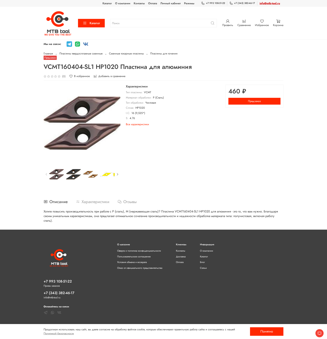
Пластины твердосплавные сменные (81, 53)
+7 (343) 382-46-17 (244, 3)
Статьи (203, 268)
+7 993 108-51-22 (215, 3)
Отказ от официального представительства (139, 268)
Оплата (152, 3)
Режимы (189, 3)
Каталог (107, 3)
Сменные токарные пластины (126, 53)
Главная (48, 53)
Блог (202, 262)
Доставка (181, 256)
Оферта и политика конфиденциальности (139, 250)
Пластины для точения (163, 53)
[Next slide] (115, 123)
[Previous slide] (49, 123)
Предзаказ (254, 101)
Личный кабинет (170, 3)
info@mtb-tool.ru (270, 3)
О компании (122, 3)
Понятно (266, 331)
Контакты (139, 3)
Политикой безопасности (59, 333)
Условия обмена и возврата (132, 262)
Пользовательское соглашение (134, 256)
